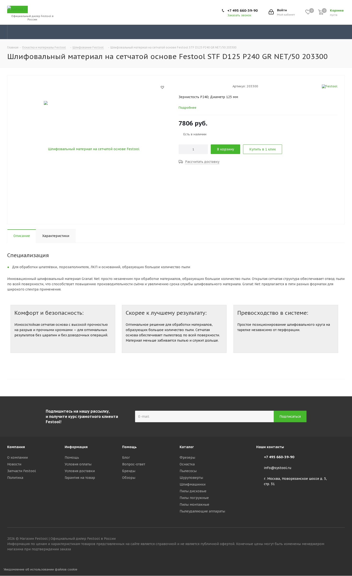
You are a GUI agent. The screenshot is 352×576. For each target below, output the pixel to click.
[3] (190, 86)
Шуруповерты (191, 477)
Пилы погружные (194, 498)
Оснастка (187, 464)
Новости (14, 464)
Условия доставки (80, 471)
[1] (181, 86)
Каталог (187, 447)
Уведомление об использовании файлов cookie (40, 569)
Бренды (128, 471)
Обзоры (128, 477)
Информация (76, 447)
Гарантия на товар (80, 477)
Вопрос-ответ (133, 464)
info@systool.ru (277, 468)
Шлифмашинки (192, 484)
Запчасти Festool (21, 471)
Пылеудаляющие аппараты (202, 511)
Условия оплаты (78, 464)
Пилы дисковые (193, 491)
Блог (126, 457)
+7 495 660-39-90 (242, 10)
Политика (15, 477)
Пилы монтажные (194, 504)
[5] (199, 86)
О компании (17, 457)
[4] (194, 86)
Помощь (72, 457)
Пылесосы (188, 471)
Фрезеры (187, 457)
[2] (185, 86)
